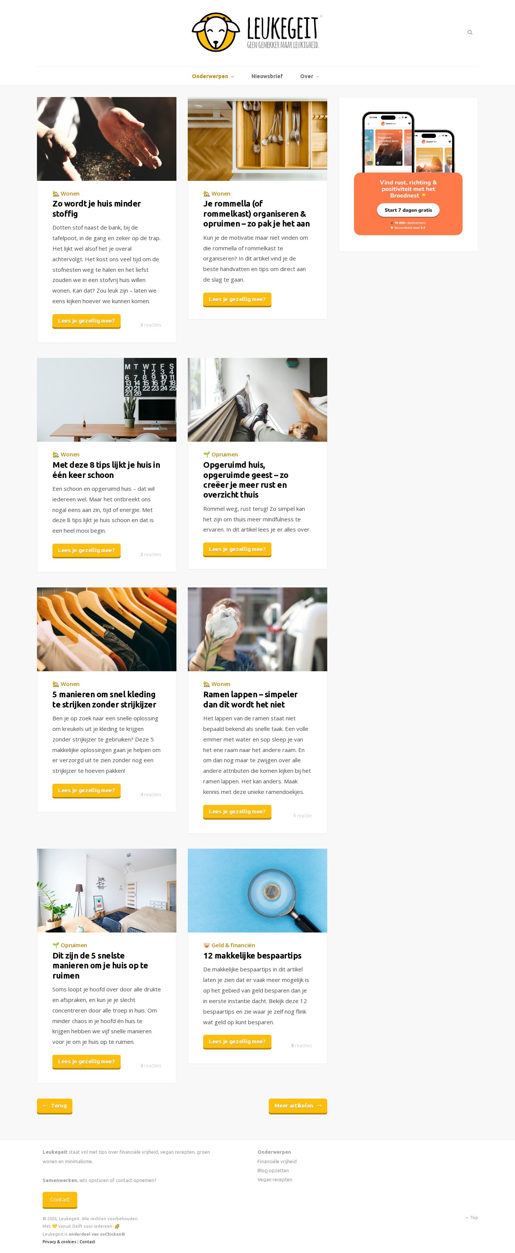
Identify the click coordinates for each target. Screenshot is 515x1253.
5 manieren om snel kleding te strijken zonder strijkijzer (104, 699)
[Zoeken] (469, 32)
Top (473, 1217)
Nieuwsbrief (267, 76)
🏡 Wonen (66, 193)
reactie (302, 815)
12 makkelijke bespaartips (252, 955)
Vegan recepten (275, 1179)
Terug (59, 1105)
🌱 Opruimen (220, 454)
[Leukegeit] (257, 33)
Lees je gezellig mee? (86, 320)
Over (306, 76)
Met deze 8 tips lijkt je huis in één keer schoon (106, 469)
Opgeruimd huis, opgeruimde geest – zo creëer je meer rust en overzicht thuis (245, 479)
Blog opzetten (273, 1170)
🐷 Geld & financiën (229, 945)
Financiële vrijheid (277, 1161)
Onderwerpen (210, 76)
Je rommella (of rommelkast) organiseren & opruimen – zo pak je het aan (256, 213)
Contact (60, 1199)
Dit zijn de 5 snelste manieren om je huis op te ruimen (100, 965)
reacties (150, 325)
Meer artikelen (293, 1105)
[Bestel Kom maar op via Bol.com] (408, 233)
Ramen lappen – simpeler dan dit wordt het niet (250, 699)
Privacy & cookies (59, 1241)
